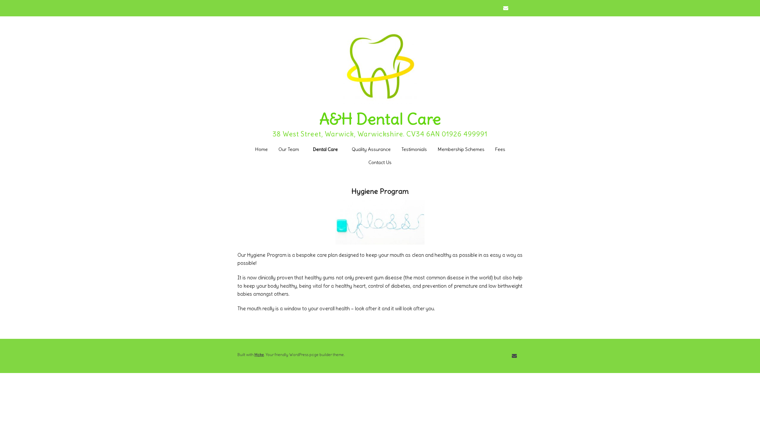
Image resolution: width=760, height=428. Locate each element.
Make (259, 354)
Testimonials (414, 149)
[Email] (507, 8)
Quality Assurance (371, 149)
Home (261, 149)
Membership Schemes (461, 149)
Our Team (288, 149)
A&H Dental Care (380, 119)
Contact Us (380, 162)
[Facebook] (517, 8)
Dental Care (325, 149)
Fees (500, 149)
